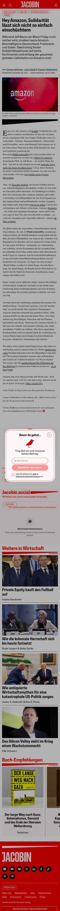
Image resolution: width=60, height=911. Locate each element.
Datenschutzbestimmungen (28, 477)
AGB (34, 474)
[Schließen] (49, 434)
